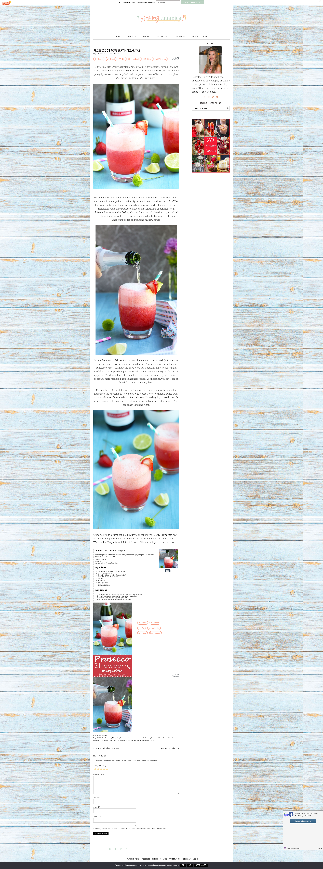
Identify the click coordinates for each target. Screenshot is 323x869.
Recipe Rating (99, 765)
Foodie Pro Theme (150, 859)
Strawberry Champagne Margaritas (139, 740)
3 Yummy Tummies (161, 17)
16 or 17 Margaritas (162, 534)
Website (97, 816)
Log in (195, 859)
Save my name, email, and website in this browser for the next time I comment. (129, 828)
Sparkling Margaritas (120, 740)
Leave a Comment (114, 54)
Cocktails (104, 736)
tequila (153, 740)
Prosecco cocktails (156, 738)
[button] (161, 2)
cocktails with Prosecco (143, 738)
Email (96, 807)
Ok (183, 865)
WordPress (187, 859)
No (190, 865)
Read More (201, 865)
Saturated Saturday (107, 740)
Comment (98, 775)
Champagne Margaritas (127, 738)
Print (167, 571)
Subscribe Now (192, 2)
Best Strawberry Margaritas (110, 738)
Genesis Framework (171, 859)
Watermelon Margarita (105, 542)
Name (96, 797)
